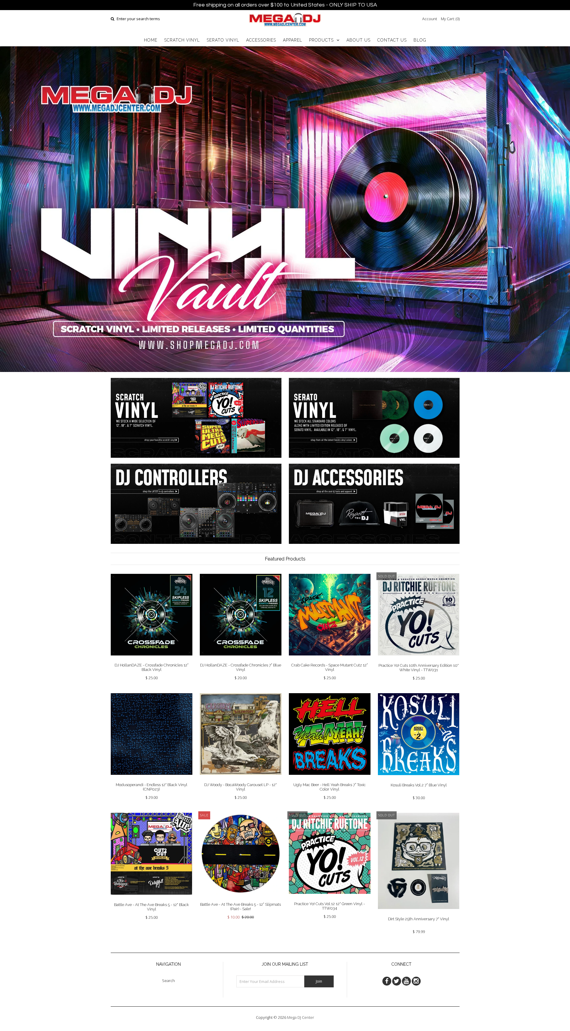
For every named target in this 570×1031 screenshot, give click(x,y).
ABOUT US (358, 40)
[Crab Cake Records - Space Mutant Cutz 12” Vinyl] (329, 660)
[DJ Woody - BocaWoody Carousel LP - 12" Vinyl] (240, 779)
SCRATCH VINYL (182, 40)
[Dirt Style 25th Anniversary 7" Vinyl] (419, 913)
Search (168, 980)
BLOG (420, 40)
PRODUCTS (321, 40)
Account (429, 18)
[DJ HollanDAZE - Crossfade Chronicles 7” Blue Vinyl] (240, 660)
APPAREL (292, 40)
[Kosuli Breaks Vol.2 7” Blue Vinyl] (419, 779)
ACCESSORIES (261, 40)
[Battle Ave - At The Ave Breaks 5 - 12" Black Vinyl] (151, 899)
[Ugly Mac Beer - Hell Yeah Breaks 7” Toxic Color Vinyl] (329, 779)
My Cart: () (450, 18)
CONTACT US (392, 40)
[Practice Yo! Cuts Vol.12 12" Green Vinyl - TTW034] (329, 898)
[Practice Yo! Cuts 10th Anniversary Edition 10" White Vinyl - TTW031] (419, 660)
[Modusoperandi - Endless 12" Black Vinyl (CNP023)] (151, 779)
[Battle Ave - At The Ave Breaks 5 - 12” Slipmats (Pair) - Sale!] (240, 899)
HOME (150, 40)
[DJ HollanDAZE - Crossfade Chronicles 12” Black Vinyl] (151, 660)
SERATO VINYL (223, 40)
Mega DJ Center (300, 1017)
